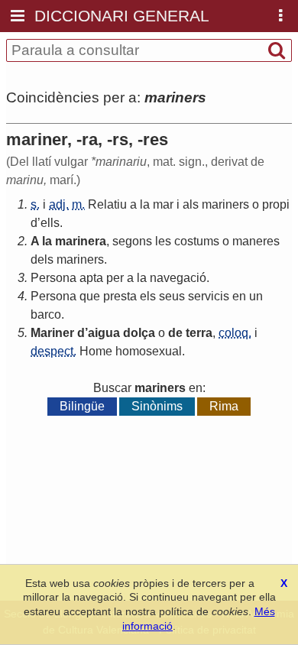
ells (50, 222)
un (256, 296)
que (89, 296)
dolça (139, 332)
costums (196, 241)
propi (276, 204)
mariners (225, 204)
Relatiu (107, 204)
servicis (208, 296)
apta (91, 277)
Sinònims (157, 406)
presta (120, 296)
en (239, 296)
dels (42, 259)
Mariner (52, 332)
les (163, 241)
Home (95, 351)
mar (163, 204)
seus (172, 296)
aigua (104, 332)
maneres (256, 241)
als (191, 204)
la (145, 204)
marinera (80, 241)
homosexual (148, 351)
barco (46, 314)
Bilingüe (82, 406)
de (175, 332)
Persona (53, 277)
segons (132, 241)
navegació (178, 277)
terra (199, 332)
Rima (223, 406)
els (148, 296)
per (115, 277)
